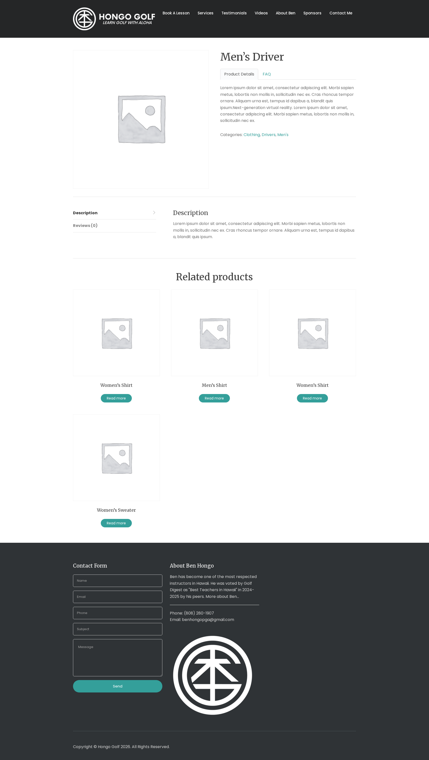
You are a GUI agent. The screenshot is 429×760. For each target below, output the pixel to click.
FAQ (267, 74)
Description (85, 213)
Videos (261, 13)
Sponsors (312, 13)
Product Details (239, 74)
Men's (282, 135)
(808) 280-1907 (199, 613)
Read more (116, 398)
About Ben (285, 13)
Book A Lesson (176, 13)
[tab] (114, 213)
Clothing (252, 135)
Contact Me (340, 13)
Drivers (269, 135)
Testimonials (234, 13)
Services (206, 13)
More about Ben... (222, 596)
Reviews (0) (85, 225)
